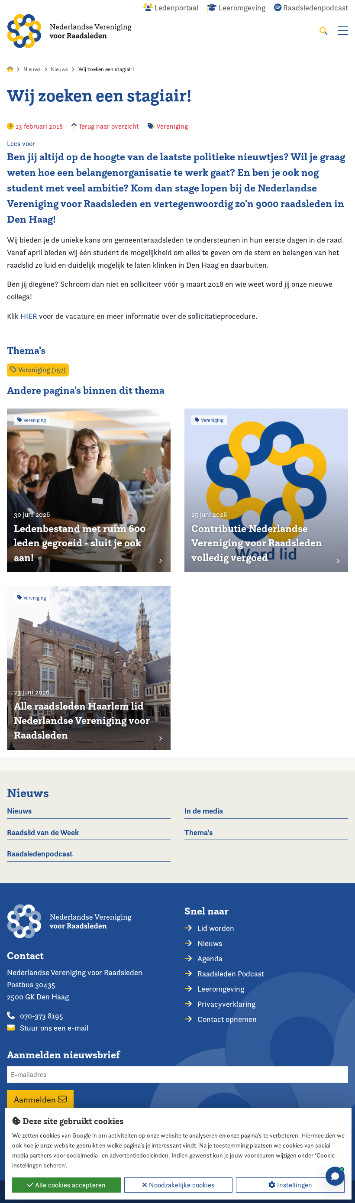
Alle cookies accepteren (69, 1185)
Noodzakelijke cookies (180, 1185)
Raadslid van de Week (43, 832)
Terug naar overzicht (108, 126)
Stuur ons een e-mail (53, 1027)
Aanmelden (36, 1099)
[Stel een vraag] (335, 1176)
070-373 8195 (40, 1015)
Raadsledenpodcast (40, 854)
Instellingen (293, 1185)
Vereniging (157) (40, 370)
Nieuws (32, 69)
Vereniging (172, 126)
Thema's (198, 832)
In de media (203, 811)
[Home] (69, 31)
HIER (28, 316)
